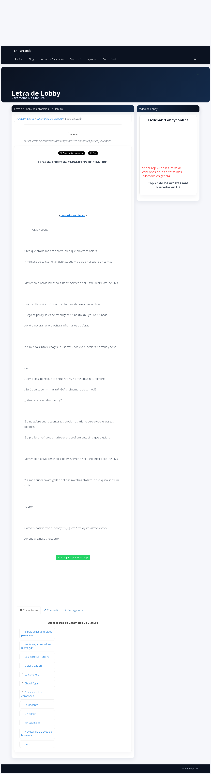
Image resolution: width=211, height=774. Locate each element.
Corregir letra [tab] (75, 610)
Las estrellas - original (37, 657)
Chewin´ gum (32, 683)
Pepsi (28, 744)
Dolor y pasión (33, 665)
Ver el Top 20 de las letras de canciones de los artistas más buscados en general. (162, 172)
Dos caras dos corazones (31, 694)
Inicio (21, 118)
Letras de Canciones (52, 59)
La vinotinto (31, 705)
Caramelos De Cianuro (49, 118)
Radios (19, 59)
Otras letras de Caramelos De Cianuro (73, 623)
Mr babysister (33, 723)
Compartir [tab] (52, 610)
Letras (30, 118)
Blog (31, 59)
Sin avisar (30, 714)
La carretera (32, 674)
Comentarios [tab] (30, 610)
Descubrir (75, 59)
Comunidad (109, 59)
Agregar (92, 59)
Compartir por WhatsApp (74, 557)
